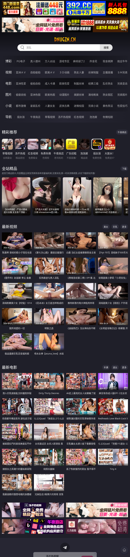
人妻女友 (50, 106)
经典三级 (93, 83)
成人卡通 (50, 83)
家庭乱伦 (35, 106)
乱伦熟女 (108, 83)
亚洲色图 (35, 94)
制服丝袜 (79, 83)
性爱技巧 (122, 106)
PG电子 (21, 61)
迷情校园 (79, 106)
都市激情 (21, 106)
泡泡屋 (93, 117)
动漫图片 (64, 94)
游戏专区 (64, 61)
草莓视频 (50, 117)
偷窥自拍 (21, 94)
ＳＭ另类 (122, 72)
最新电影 (9, 367)
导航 (8, 117)
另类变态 (122, 83)
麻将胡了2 (79, 61)
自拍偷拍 (35, 72)
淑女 (115, 367)
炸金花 (93, 61)
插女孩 (21, 117)
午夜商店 (35, 117)
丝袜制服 (93, 72)
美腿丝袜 (79, 94)
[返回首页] (124, 550)
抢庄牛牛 (122, 61)
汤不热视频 (64, 117)
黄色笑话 (108, 106)
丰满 (106, 367)
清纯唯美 (93, 94)
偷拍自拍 (35, 83)
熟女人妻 (79, 72)
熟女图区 (108, 94)
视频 (8, 72)
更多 (124, 226)
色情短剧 (108, 117)
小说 (8, 106)
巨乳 (115, 226)
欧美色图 (50, 94)
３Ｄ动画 (64, 72)
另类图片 (122, 94)
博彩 (8, 61)
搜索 (106, 47)
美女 (106, 226)
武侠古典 (64, 106)
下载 (124, 168)
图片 (8, 94)
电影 (8, 83)
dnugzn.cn (65, 39)
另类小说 (93, 106)
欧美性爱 (64, 83)
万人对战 (50, 61)
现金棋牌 (108, 61)
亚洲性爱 (21, 83)
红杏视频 (79, 117)
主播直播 (108, 72)
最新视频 (9, 226)
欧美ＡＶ (50, 72)
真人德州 (35, 61)
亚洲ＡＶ (21, 72)
